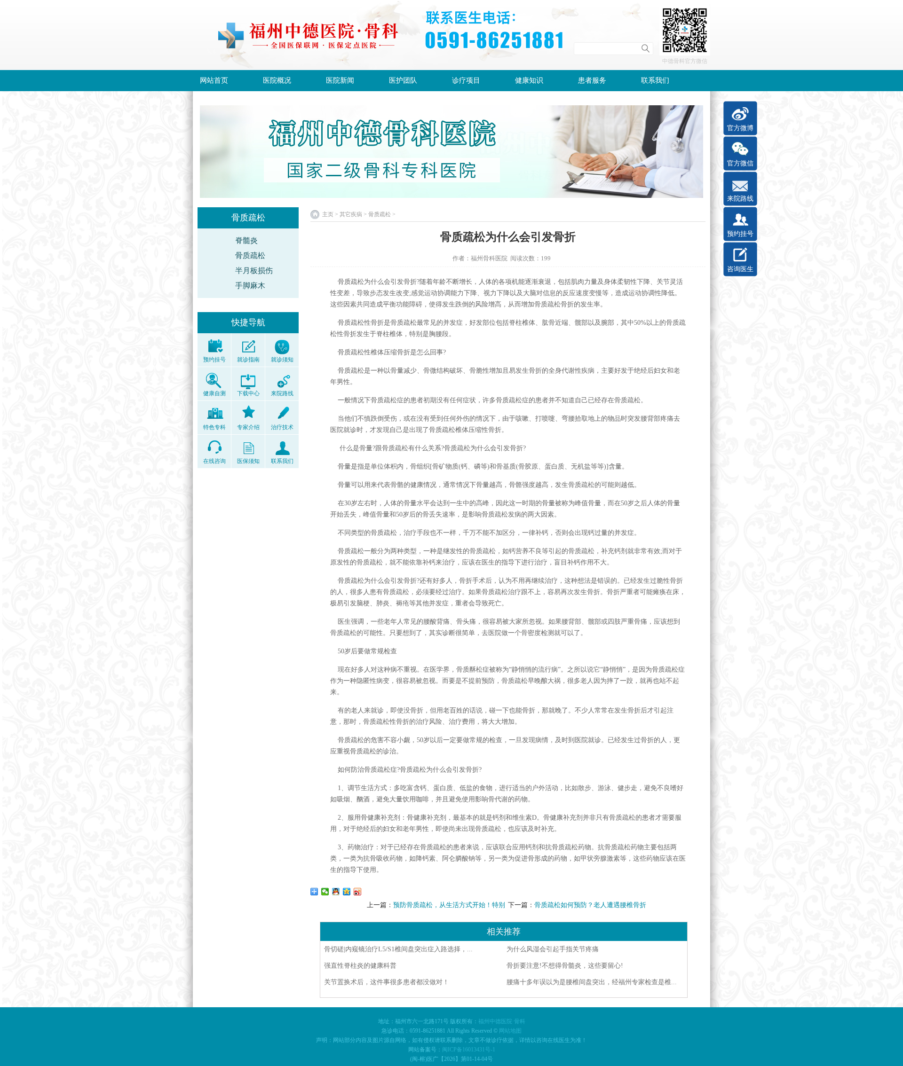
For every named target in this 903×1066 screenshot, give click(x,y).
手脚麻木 (250, 286)
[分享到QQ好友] (336, 891)
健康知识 (529, 80)
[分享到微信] (325, 891)
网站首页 (214, 80)
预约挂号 (740, 233)
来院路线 (740, 198)
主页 (327, 214)
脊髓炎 (246, 240)
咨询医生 (740, 269)
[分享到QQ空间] (347, 891)
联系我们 (655, 80)
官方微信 (740, 163)
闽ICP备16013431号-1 (468, 1049)
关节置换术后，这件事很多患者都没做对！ (386, 982)
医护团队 (403, 80)
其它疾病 (351, 214)
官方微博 (740, 128)
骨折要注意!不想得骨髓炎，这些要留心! (565, 965)
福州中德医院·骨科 (501, 1021)
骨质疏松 (250, 255)
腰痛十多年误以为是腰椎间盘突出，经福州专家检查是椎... (592, 982)
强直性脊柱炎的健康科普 (360, 965)
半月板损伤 (254, 270)
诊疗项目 (466, 80)
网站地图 (510, 1030)
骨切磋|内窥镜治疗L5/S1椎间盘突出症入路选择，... (398, 949)
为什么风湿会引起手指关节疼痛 (553, 949)
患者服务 (592, 80)
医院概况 (277, 80)
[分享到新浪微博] (358, 891)
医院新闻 (340, 80)
